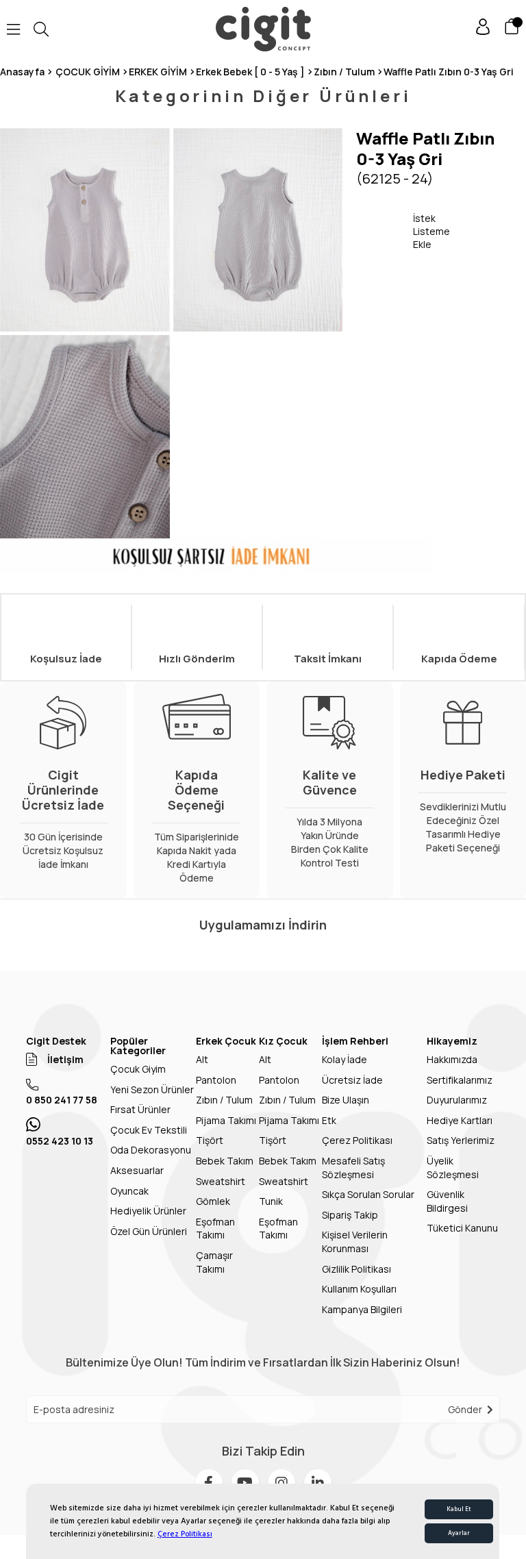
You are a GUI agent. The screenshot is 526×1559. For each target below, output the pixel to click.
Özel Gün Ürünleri (148, 1231)
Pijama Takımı (226, 1120)
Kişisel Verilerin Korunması (355, 1241)
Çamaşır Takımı (214, 1262)
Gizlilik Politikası (356, 1268)
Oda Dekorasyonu (150, 1149)
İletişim (65, 1059)
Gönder (465, 1409)
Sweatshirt (220, 1181)
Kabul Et (459, 1509)
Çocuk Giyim (138, 1068)
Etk (329, 1120)
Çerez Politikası (185, 1534)
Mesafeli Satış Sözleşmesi (353, 1167)
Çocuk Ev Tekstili (148, 1129)
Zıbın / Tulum (224, 1099)
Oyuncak (129, 1190)
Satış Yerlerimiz (460, 1140)
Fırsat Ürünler (140, 1109)
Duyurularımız (457, 1099)
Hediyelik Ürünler (148, 1210)
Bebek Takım (224, 1160)
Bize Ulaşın (345, 1099)
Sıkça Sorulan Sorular (368, 1194)
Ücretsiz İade (352, 1079)
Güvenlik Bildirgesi (447, 1201)
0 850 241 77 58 (61, 1099)
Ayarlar (459, 1533)
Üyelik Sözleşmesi (453, 1167)
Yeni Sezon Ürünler (152, 1089)
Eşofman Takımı (215, 1228)
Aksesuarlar (137, 1170)
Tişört (209, 1140)
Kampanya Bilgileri (362, 1309)
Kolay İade (344, 1059)
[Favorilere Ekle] (384, 231)
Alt (202, 1059)
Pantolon (216, 1079)
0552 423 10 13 (59, 1140)
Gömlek (213, 1201)
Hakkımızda (452, 1059)
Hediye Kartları (459, 1120)
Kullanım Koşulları (359, 1288)
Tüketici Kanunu (462, 1227)
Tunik (271, 1201)
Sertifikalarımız (459, 1079)
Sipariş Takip (350, 1214)
